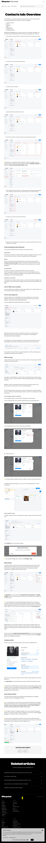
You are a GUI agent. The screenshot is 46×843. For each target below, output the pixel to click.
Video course (15, 809)
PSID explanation (36, 606)
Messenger (4, 806)
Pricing (3, 815)
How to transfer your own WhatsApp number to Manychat (16, 783)
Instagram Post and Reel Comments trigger (13, 787)
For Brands (3, 811)
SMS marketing (4, 809)
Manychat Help (4, 6)
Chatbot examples (16, 811)
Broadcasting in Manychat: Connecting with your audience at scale (18, 772)
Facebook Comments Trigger (11, 262)
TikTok (3, 803)
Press (3, 825)
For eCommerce (4, 812)
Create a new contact (25, 706)
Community (15, 803)
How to (14, 808)
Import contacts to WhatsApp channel (18, 705)
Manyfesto (3, 822)
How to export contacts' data (10, 776)
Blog (13, 805)
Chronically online (16, 806)
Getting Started (14, 6)
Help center (15, 802)
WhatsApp (3, 805)
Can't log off (15, 825)
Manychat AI (4, 808)
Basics (9, 6)
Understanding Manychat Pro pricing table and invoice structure (17, 780)
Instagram (3, 802)
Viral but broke (15, 822)
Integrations (4, 814)
